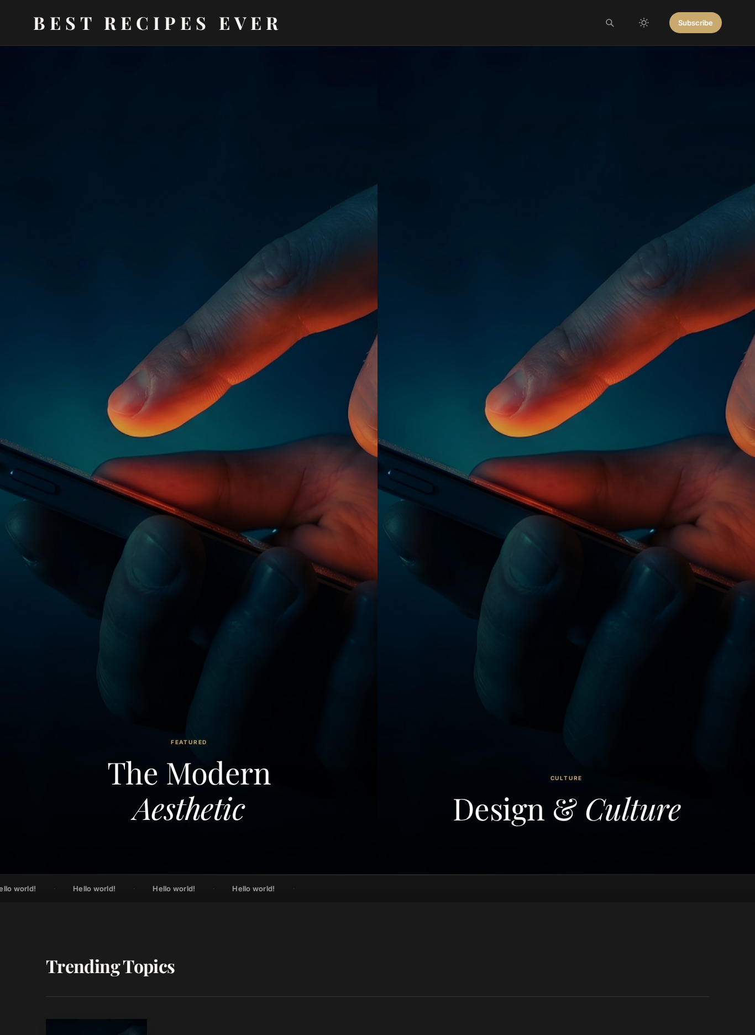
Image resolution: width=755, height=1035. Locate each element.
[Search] (609, 22)
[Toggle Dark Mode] (644, 22)
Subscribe (695, 22)
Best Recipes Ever (157, 22)
